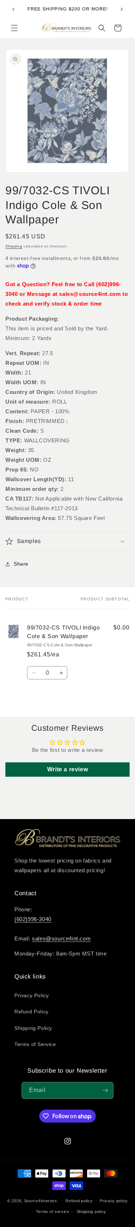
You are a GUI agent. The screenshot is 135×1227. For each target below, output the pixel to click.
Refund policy (79, 1201)
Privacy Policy (31, 995)
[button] (14, 28)
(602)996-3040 (32, 919)
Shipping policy (92, 1211)
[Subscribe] (105, 1090)
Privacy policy (114, 1201)
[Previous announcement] (13, 9)
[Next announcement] (122, 9)
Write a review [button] (67, 769)
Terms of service (52, 1211)
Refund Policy (31, 1011)
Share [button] (21, 564)
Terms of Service (35, 1044)
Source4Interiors (40, 1200)
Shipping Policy (33, 1028)
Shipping (13, 246)
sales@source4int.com (61, 938)
